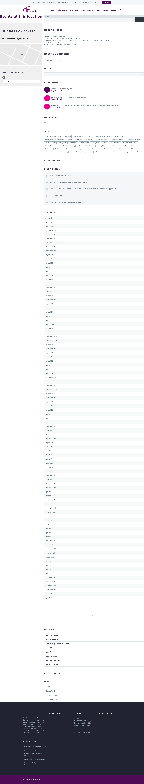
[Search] (120, 10)
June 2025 (49, 263)
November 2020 (51, 479)
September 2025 (51, 251)
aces (88, 137)
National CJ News (53, 660)
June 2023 (49, 361)
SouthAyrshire (133, 149)
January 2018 (50, 582)
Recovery (69, 149)
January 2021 (50, 471)
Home (52, 10)
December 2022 (51, 386)
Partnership (49, 149)
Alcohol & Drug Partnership (116, 137)
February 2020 (51, 500)
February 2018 (50, 578)
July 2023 (49, 357)
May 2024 (49, 316)
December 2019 (51, 508)
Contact (114, 10)
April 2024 (49, 320)
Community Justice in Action (57, 644)
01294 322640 (85, 2)
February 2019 (50, 541)
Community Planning (117, 140)
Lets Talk (49, 652)
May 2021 (49, 455)
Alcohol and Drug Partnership (54, 140)
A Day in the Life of (99, 137)
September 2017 (51, 590)
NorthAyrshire (129, 146)
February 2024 (51, 328)
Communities (79, 140)
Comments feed (52, 695)
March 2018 (50, 573)
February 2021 (50, 467)
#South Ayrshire (50, 137)
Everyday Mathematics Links (34, 759)
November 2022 (51, 390)
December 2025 (51, 238)
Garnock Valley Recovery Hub (54, 36)
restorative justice (108, 149)
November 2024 (51, 292)
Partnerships (59, 149)
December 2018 (51, 549)
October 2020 (50, 484)
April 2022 (49, 418)
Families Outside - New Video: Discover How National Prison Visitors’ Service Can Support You (84, 106)
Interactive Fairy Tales (32, 750)
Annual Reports (52, 639)
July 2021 (49, 447)
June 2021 (49, 451)
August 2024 (50, 304)
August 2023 (50, 353)
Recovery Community (93, 149)
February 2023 (51, 377)
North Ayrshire (117, 146)
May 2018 (49, 565)
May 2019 (49, 529)
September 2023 (51, 349)
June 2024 (49, 312)
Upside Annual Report (52, 42)
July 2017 (49, 594)
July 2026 (49, 222)
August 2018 (50, 557)
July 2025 (49, 259)
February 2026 (51, 230)
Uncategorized (52, 664)
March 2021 (49, 463)
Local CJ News (51, 656)
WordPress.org (51, 699)
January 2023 (50, 381)
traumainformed (75, 152)
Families (104, 143)
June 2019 (49, 524)
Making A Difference (103, 146)
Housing (72, 146)
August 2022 (50, 402)
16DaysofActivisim (79, 137)
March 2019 (50, 537)
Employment (95, 143)
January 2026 (50, 234)
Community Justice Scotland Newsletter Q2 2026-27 (63, 38)
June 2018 (49, 561)
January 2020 (50, 504)
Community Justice (102, 140)
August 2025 (50, 255)
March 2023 (50, 373)
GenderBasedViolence (130, 143)
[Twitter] (95, 2)
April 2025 (49, 271)
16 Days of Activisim (64, 137)
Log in (48, 687)
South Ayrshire (121, 149)
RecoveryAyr (79, 149)
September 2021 (51, 439)
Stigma (47, 152)
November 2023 (51, 341)
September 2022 (51, 398)
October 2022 (50, 394)
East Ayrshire (62, 143)
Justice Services (89, 146)
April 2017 (49, 598)
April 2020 (49, 492)
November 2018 (51, 553)
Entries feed (50, 691)
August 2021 (50, 443)
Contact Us (106, 2)
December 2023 (51, 337)
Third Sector (56, 152)
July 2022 (49, 406)
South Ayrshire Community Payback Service (60, 45)
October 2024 (50, 296)
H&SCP (65, 146)
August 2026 (50, 218)
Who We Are (62, 10)
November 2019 (51, 512)
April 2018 (49, 569)
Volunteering (123, 152)
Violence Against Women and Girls (105, 152)
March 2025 (50, 275)
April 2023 (49, 369)
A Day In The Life (53, 635)
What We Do (75, 10)
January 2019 (50, 545)
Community (89, 140)
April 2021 (49, 459)
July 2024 (49, 308)
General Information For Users (35, 747)
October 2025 (50, 247)
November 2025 (51, 243)
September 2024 (52, 300)
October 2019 (50, 516)
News (98, 10)
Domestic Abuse (50, 143)
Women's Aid (134, 152)
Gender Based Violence (52, 146)
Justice (79, 146)
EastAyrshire (73, 143)
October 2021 (50, 435)
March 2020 (50, 496)
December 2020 (51, 475)
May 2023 (49, 365)
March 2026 (50, 226)
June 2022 (49, 410)
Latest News (51, 648)
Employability (84, 143)
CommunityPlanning (133, 140)
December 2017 (51, 586)
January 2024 (50, 332)
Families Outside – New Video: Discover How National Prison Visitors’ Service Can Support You (77, 40)
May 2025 (49, 267)
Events (105, 10)
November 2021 (51, 430)
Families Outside (115, 143)
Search (46, 16)
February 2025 (51, 279)
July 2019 (49, 520)
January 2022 (50, 422)
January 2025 (50, 283)
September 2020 (51, 488)
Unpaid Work (88, 152)
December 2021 (51, 426)
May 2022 (49, 414)
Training (65, 152)
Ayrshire (69, 140)
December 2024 (51, 288)
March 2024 (50, 324)
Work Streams (87, 10)
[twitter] (45, 123)
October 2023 (50, 345)
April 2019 (49, 533)
